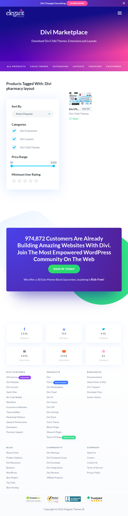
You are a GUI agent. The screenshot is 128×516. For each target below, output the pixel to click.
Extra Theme (53, 422)
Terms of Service (95, 467)
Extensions (60, 66)
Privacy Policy (93, 472)
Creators (95, 66)
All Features (12, 377)
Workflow (11, 402)
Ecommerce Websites (16, 407)
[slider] (11, 166)
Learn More (77, 3)
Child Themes (39, 66)
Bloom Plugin (53, 427)
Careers (91, 457)
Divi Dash (51, 417)
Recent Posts (12, 452)
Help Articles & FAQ (96, 382)
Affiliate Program (55, 477)
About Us (91, 452)
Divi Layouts (12, 387)
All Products (16, 66)
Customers (113, 66)
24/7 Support (93, 387)
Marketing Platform (15, 417)
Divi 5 (49, 382)
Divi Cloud (51, 392)
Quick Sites (11, 392)
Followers (24, 335)
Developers (11, 427)
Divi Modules (12, 382)
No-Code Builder (14, 397)
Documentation (94, 377)
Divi (48, 377)
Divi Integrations (55, 467)
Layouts (78, 66)
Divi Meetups (53, 452)
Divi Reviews (53, 472)
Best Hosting (12, 487)
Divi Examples (53, 462)
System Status (94, 397)
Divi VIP (50, 407)
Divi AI (50, 397)
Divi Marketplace (55, 387)
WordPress (11, 472)
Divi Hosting (52, 412)
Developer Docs (94, 392)
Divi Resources (13, 462)
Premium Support (14, 432)
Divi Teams (52, 402)
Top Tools (10, 482)
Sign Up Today (64, 269)
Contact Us (92, 462)
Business (10, 467)
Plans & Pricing (54, 437)
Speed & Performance (16, 422)
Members (63, 335)
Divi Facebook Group (57, 457)
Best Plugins (12, 477)
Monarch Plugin (54, 432)
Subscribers (24, 358)
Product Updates (14, 457)
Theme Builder (13, 412)
